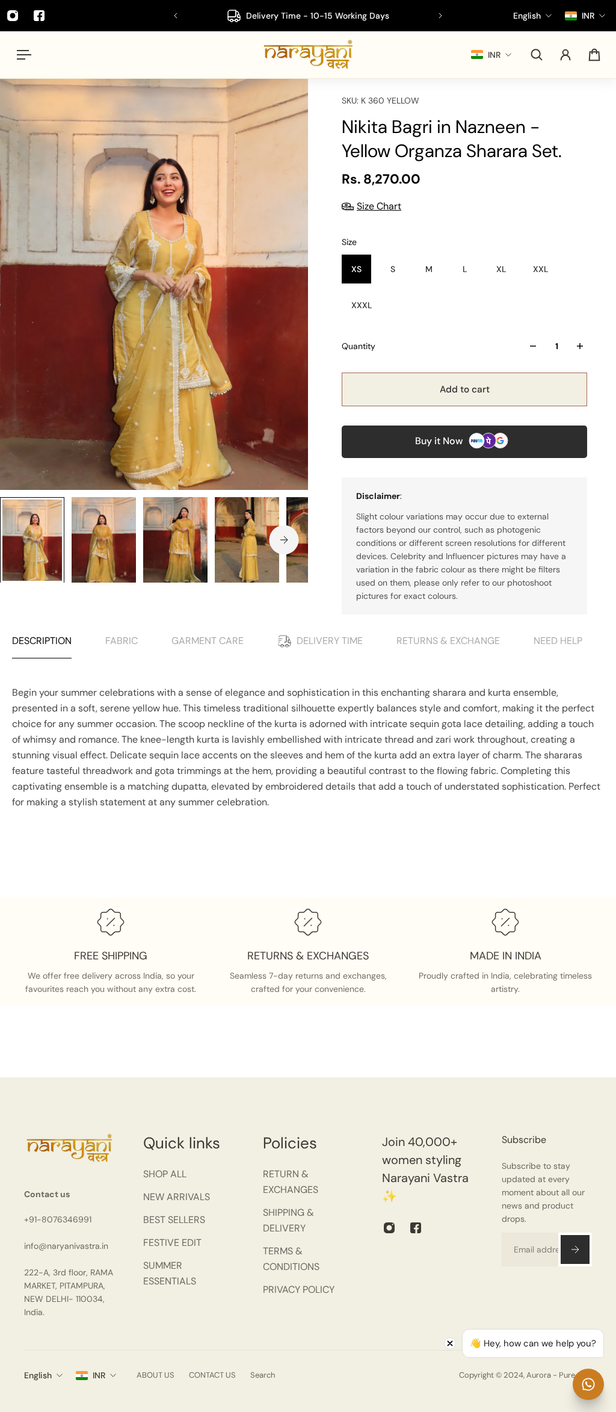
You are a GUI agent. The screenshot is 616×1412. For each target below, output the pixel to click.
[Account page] (565, 55)
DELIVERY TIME (330, 640)
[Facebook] (39, 15)
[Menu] (22, 55)
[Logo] (308, 54)
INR (99, 1375)
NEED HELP (558, 640)
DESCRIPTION (42, 640)
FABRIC (121, 640)
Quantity (358, 346)
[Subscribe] (575, 1249)
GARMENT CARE (207, 640)
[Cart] (594, 55)
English (38, 1375)
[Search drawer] (536, 55)
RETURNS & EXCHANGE (448, 640)
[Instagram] (389, 1228)
